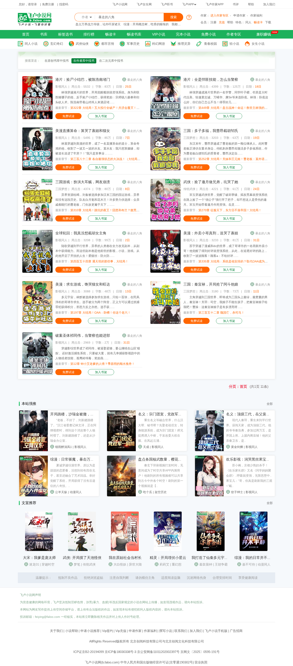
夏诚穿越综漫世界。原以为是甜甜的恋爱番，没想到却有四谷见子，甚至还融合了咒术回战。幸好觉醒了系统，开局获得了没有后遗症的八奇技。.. (72, 476)
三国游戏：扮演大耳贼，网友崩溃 (82, 182)
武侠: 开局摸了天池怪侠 (82, 558)
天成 (146, 447)
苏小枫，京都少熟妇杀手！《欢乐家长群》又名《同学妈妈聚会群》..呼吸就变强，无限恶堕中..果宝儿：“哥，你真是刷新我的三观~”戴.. (249, 476)
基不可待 (248, 564)
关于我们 (56, 631)
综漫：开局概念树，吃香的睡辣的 (146, 24)
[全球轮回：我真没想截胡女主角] (37, 271)
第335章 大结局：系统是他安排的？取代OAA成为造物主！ (237, 261)
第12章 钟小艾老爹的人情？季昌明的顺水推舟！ (102, 363)
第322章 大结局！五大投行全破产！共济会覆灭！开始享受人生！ (113, 107)
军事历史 (133, 43)
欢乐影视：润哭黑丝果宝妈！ (249, 459)
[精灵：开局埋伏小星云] (168, 550)
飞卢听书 (167, 4)
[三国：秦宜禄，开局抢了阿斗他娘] (165, 323)
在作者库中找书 (83, 60)
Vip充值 (120, 631)
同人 (248, 22)
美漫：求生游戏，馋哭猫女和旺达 (82, 284)
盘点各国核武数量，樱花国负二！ (165, 459)
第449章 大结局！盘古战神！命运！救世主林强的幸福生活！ (238, 107)
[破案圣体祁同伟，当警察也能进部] (37, 374)
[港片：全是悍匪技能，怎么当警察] (165, 118)
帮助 (251, 4)
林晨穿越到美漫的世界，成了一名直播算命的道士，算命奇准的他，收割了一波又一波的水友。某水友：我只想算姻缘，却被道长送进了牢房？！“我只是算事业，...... (97, 148)
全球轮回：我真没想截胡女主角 (80, 233)
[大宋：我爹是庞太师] (39, 550)
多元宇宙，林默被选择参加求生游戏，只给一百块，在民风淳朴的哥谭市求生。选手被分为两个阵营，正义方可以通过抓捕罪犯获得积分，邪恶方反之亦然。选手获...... (97, 302)
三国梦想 (189, 137)
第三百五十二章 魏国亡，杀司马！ (221, 312)
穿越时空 (48, 564)
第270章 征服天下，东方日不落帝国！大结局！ (229, 210)
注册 (213, 22)
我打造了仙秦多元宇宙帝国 (213, 558)
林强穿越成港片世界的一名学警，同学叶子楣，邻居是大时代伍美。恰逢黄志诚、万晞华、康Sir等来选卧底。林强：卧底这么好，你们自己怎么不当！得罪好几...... (225, 97)
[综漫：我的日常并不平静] (253, 550)
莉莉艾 (164, 564)
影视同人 (61, 86)
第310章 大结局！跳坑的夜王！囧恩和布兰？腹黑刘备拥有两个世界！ (116, 210)
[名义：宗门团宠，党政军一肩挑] (121, 450)
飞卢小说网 (119, 4)
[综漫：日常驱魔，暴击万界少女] (33, 495)
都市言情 (107, 43)
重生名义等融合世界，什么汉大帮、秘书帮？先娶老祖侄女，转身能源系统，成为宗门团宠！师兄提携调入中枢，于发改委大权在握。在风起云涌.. (160, 430)
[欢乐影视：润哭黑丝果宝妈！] (209, 495)
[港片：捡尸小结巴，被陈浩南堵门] (37, 118)
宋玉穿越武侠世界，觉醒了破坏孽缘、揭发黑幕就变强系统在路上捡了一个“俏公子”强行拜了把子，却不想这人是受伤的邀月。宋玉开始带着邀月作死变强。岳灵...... (225, 199)
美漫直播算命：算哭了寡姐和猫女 (82, 131)
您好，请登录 (28, 4)
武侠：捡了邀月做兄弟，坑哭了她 (210, 182)
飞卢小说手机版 (216, 631)
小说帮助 (71, 631)
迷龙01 (34, 564)
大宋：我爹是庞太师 (39, 558)
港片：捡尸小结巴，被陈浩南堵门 (82, 80)
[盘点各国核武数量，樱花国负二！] (121, 495)
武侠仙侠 (82, 43)
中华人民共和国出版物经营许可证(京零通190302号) (157, 662)
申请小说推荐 (90, 631)
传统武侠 (189, 189)
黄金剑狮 (237, 447)
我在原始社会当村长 (125, 558)
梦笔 (77, 564)
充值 (222, 22)
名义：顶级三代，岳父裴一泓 (249, 414)
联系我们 (180, 631)
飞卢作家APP (215, 4)
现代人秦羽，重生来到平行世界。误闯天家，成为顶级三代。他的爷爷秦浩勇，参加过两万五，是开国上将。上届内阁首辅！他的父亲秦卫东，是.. (248, 430)
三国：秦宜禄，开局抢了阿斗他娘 (210, 284)
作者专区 (234, 34)
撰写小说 (165, 631)
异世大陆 (135, 564)
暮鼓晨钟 (205, 564)
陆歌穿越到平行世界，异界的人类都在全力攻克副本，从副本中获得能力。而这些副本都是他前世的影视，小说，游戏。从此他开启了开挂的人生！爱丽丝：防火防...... (97, 250)
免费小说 (208, 34)
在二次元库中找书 (111, 60)
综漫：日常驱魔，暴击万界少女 (75, 459)
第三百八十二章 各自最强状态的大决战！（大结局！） (106, 159)
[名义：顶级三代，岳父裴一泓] (209, 450)
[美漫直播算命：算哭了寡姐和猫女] (37, 169)
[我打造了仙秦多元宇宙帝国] (211, 550)
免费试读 (68, 116)
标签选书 (65, 34)
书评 (236, 4)
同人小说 (31, 43)
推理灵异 (184, 43)
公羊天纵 (61, 492)
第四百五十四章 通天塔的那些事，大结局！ (99, 261)
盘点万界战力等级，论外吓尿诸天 (98, 24)
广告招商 (236, 631)
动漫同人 (76, 492)
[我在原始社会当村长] (125, 550)
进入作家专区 (219, 15)
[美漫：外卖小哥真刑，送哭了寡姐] (165, 271)
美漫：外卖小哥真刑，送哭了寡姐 (210, 233)
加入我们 (269, 4)
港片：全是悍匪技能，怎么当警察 (210, 80)
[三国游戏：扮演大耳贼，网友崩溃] (37, 220)
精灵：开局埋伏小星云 (168, 558)
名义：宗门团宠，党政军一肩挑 (163, 414)
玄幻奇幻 (56, 43)
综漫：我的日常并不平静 (254, 558)
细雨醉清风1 (63, 447)
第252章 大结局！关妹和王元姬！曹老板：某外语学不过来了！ (240, 159)
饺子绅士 (237, 492)
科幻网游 (158, 43)
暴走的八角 (134, 79)
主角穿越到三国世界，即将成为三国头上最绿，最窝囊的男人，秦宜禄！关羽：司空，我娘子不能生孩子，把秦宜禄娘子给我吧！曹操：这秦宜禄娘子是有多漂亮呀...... (225, 302)
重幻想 (176, 564)
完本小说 (183, 34)
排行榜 (88, 34)
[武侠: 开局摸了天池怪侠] (82, 550)
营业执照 (201, 662)
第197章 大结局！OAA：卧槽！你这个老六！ (100, 312)
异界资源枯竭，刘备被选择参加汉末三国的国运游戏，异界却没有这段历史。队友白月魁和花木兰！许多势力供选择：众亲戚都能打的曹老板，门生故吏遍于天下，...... (97, 199)
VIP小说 (158, 34)
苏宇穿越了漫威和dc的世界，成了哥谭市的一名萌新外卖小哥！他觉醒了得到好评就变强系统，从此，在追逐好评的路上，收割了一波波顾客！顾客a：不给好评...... (225, 250)
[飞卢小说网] (37, 24)
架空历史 (161, 492)
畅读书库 (134, 34)
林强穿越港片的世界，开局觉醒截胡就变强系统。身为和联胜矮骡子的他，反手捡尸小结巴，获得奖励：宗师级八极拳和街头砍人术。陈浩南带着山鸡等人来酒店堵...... (97, 97)
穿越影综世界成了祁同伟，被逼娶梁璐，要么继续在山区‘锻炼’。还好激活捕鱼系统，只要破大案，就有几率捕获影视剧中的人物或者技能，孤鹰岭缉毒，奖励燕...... (97, 353)
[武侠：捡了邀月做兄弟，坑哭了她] (165, 220)
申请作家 (239, 15)
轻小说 (234, 43)
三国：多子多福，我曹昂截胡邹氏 (210, 131)
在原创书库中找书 (57, 60)
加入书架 (101, 116)
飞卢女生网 (144, 4)
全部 (270, 404)
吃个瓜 (147, 492)
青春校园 (210, 43)
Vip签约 (107, 631)
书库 (43, 34)
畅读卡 (258, 22)
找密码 (63, 4)
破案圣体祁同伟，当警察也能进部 (82, 336)
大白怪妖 (119, 564)
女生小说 (258, 43)
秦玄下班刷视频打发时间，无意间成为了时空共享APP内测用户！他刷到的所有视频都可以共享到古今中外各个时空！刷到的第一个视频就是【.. (160, 476)
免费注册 (48, 4)
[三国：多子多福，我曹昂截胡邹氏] (165, 169)
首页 (25, 34)
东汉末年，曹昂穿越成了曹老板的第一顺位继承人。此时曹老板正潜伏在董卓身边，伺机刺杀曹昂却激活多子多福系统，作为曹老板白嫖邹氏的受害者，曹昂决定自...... (225, 148)
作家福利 (256, 15)
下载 (268, 22)
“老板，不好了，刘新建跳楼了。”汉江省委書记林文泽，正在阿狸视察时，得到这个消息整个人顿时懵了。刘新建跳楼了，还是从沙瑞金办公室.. (73, 430)
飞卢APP (188, 4)
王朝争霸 (221, 564)
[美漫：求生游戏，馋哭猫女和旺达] (37, 323)
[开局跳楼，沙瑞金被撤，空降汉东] (33, 450)
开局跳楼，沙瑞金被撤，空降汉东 (77, 414)
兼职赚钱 (263, 34)
